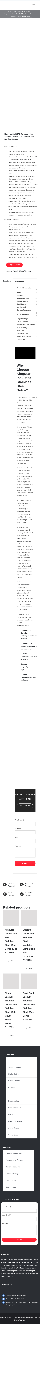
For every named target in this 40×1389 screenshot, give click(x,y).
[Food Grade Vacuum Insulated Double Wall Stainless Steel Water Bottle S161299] (29, 981)
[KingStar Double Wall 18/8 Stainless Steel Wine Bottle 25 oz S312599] (11, 918)
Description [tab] (7, 281)
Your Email (19, 829)
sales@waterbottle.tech (18, 1295)
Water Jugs (27, 271)
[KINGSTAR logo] (11, 3)
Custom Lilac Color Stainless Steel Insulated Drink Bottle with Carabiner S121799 (29, 945)
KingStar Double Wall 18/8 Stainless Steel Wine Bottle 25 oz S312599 (11, 941)
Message (18, 846)
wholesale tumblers (23, 541)
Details (12, 961)
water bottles (21, 538)
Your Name (19, 820)
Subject (17, 837)
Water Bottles (17, 271)
